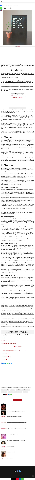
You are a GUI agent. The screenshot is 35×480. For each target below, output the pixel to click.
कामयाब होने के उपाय (6, 353)
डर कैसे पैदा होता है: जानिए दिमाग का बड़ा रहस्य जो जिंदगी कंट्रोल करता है (16, 440)
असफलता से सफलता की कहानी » (8, 384)
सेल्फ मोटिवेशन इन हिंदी (12, 389)
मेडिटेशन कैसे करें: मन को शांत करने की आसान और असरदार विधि (15, 434)
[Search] (33, 1)
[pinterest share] (7, 394)
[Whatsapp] (8, 363)
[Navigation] (1, 1)
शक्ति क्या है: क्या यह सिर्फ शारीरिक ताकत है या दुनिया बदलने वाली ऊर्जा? (16, 405)
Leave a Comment (17, 400)
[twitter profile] (15, 471)
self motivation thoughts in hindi (23, 387)
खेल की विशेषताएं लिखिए (7, 356)
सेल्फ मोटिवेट (3, 389)
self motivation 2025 (4, 387)
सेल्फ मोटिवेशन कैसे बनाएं (18, 389)
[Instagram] (10, 363)
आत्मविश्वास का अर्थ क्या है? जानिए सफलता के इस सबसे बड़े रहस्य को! (16, 428)
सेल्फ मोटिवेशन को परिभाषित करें (26, 389)
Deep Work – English (4, 340)
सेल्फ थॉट (29, 387)
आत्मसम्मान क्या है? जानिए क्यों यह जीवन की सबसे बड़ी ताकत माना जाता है (16, 422)
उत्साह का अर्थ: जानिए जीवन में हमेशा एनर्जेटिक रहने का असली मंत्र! (16, 411)
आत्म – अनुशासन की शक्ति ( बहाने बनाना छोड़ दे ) (9, 343)
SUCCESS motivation (17, 1)
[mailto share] (5, 394)
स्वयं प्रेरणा (17, 5)
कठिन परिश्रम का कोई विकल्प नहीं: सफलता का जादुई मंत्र (14, 416)
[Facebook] (2, 363)
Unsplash (19, 46)
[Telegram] (12, 363)
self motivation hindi (10, 387)
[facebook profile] (17, 471)
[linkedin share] (9, 394)
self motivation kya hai (15, 387)
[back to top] (33, 476)
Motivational (14, 5)
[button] (12, 479)
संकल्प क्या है (5, 359)
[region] (17, 55)
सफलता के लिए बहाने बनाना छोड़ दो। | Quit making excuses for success (16, 350)
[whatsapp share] (11, 394)
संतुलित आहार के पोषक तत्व (10, 446)
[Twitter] (4, 363)
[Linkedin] (6, 363)
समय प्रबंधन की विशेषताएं (10, 458)
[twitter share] (3, 394)
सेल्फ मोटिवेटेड (7, 389)
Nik (17, 46)
